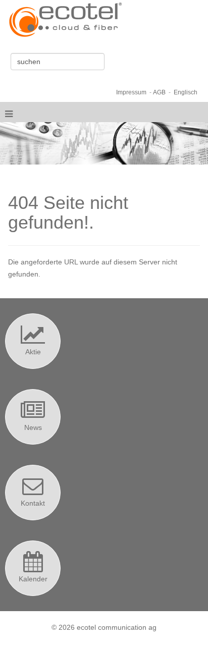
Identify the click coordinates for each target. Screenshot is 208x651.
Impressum (131, 92)
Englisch (185, 92)
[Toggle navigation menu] (9, 112)
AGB (159, 92)
